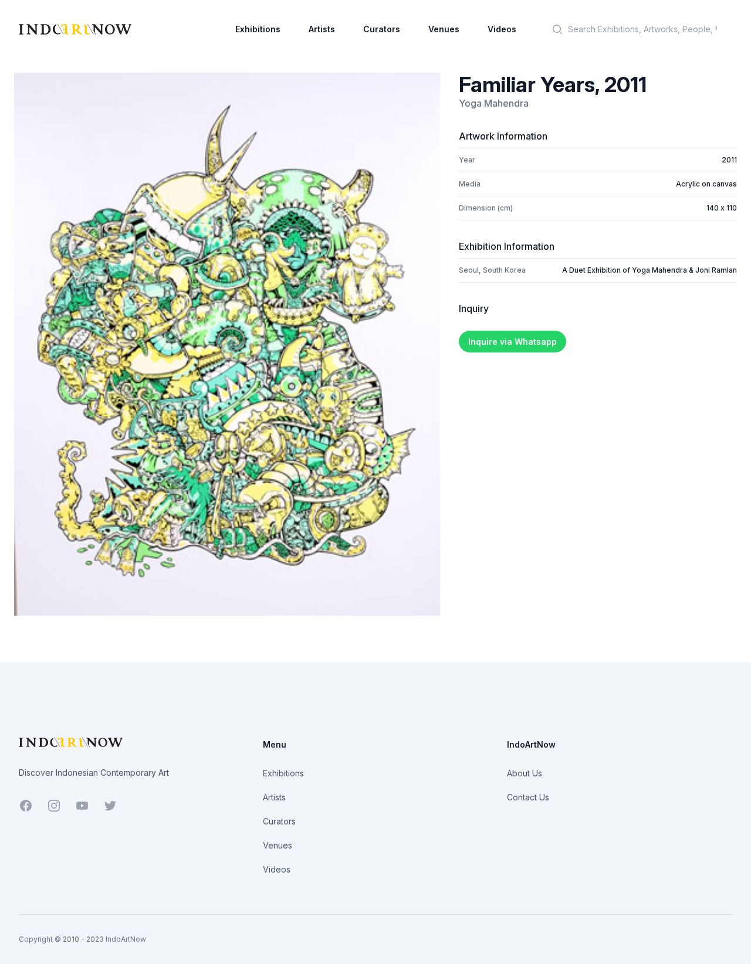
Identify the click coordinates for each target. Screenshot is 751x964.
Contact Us (528, 797)
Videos (502, 29)
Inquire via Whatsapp (512, 342)
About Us (524, 773)
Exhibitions (257, 29)
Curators (381, 29)
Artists (322, 29)
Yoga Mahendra (494, 103)
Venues (443, 29)
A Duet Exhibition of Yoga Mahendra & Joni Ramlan (649, 270)
